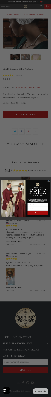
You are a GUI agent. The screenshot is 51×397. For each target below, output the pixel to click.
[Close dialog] (48, 181)
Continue (37, 213)
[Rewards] (6, 390)
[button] (37, 188)
